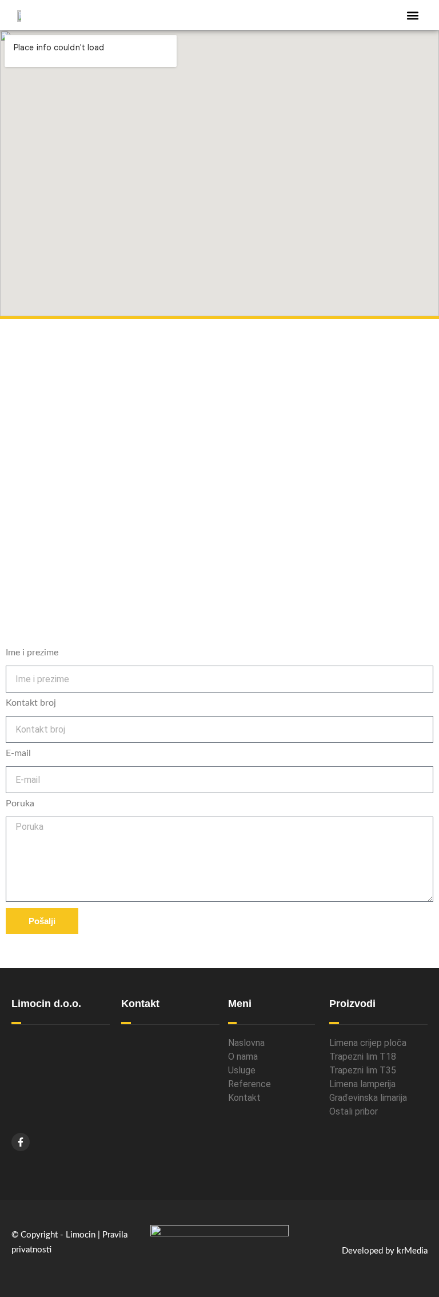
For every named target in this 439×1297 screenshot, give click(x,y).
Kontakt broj (31, 702)
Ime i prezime (32, 652)
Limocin (80, 1235)
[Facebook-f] (20, 1142)
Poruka (20, 803)
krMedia (412, 1251)
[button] (412, 15)
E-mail (18, 753)
